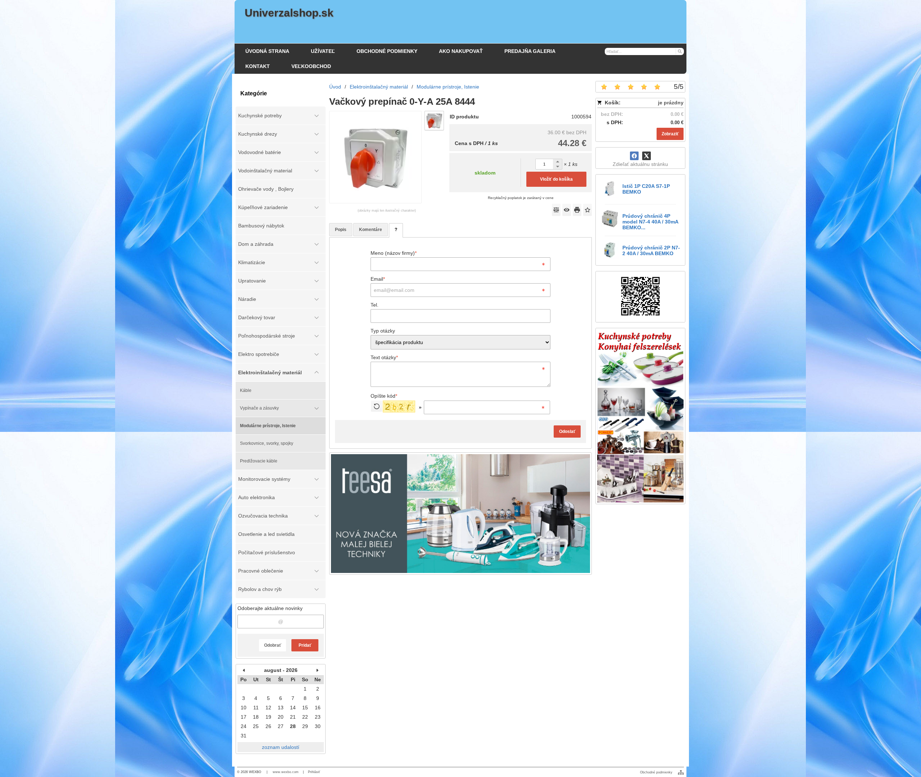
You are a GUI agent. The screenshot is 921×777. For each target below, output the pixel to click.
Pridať (305, 645)
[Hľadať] (679, 51)
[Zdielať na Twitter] (646, 156)
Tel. (374, 305)
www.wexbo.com (286, 772)
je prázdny (671, 102)
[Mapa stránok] (681, 772)
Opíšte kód (384, 396)
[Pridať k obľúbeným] (587, 210)
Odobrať (272, 645)
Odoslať (567, 431)
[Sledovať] (566, 210)
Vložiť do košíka (556, 179)
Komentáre (370, 229)
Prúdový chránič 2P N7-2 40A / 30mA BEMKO (651, 250)
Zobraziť (670, 133)
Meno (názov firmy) (394, 253)
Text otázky (384, 357)
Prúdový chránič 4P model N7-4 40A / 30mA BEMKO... (650, 221)
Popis (340, 229)
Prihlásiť (314, 772)
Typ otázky (383, 331)
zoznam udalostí (280, 747)
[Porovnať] (556, 210)
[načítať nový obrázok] (376, 406)
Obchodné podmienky (656, 772)
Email (378, 279)
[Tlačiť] (577, 210)
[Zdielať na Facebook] (634, 156)
